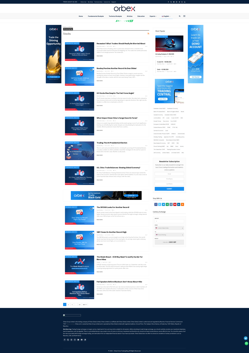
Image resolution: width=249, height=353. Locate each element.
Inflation (173, 134)
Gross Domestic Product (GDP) (161, 134)
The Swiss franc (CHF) (159, 149)
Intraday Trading (158, 137)
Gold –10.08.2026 (162, 69)
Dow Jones (166, 121)
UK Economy (157, 153)
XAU (183, 153)
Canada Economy (158, 115)
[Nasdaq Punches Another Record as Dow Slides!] (79, 76)
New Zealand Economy (160, 143)
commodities (157, 118)
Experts (152, 16)
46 (79, 305)
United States (165, 153)
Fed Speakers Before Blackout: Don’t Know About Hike (119, 281)
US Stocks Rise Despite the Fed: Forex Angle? (115, 93)
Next (84, 305)
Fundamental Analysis (96, 16)
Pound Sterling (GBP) (159, 146)
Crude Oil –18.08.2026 (164, 62)
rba (167, 146)
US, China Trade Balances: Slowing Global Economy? (118, 167)
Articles (129, 16)
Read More (100, 56)
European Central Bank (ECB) (161, 124)
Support (113, 2)
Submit (169, 189)
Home (81, 16)
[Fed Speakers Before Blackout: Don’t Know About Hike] (79, 289)
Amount (157, 218)
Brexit (182, 111)
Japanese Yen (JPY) (169, 137)
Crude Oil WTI (175, 118)
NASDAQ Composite (159, 140)
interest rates (181, 134)
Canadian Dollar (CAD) (170, 115)
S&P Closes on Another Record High (112, 232)
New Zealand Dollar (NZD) (172, 140)
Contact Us (107, 2)
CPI (163, 118)
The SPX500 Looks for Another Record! (113, 207)
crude (167, 118)
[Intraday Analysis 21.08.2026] (169, 44)
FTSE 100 (174, 127)
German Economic (158, 130)
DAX (182, 118)
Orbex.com (83, 2)
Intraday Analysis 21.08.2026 (164, 54)
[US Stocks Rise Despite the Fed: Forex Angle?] (79, 101)
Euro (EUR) (173, 121)
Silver (176, 146)
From (156, 225)
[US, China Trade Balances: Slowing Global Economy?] (79, 175)
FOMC (168, 127)
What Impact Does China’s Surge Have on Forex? (117, 117)
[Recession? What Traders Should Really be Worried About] (79, 51)
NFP (169, 143)
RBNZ (171, 146)
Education (141, 16)
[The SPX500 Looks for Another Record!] (79, 215)
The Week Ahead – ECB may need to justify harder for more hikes (120, 258)
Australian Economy (172, 108)
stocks (181, 146)
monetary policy (180, 137)
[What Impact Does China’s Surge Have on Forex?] (79, 126)
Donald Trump (157, 121)
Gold (166, 130)
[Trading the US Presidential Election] (79, 150)
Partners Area (98, 2)
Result (156, 238)
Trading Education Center (173, 149)
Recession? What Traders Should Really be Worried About (121, 43)
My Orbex (90, 2)
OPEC (173, 143)
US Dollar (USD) (175, 153)
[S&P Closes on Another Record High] (79, 240)
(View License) (71, 324)
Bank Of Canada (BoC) (159, 111)
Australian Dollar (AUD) (159, 108)
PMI (178, 143)
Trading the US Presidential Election (112, 142)
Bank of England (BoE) (173, 111)
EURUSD (173, 124)
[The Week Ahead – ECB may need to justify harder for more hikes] (79, 265)
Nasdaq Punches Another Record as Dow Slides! (116, 68)
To (155, 232)
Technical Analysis (115, 16)
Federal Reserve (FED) (159, 127)
